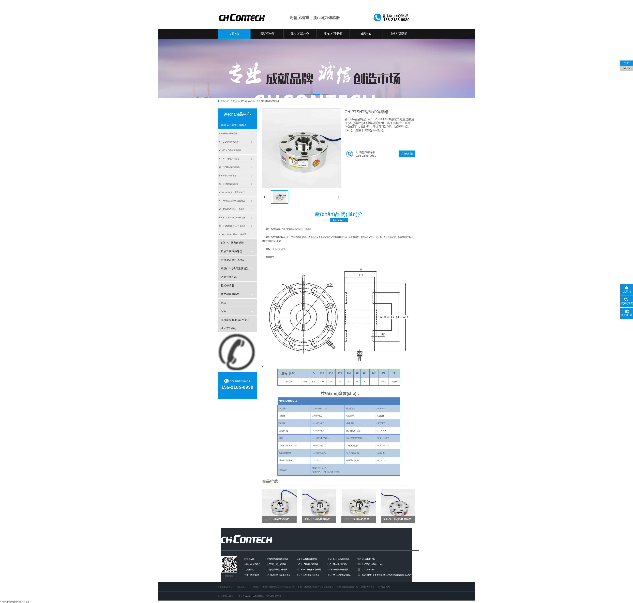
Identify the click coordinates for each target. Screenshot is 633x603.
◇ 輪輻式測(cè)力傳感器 (278, 559)
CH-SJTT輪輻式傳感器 (229, 159)
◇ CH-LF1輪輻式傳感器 (307, 564)
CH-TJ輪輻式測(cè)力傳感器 (231, 209)
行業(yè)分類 (266, 33)
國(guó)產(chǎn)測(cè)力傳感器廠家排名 (315, 587)
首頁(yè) (234, 33)
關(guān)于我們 (333, 33)
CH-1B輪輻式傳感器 (228, 133)
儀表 (223, 302)
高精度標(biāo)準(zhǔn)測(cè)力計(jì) (234, 324)
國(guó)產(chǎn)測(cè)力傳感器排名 (278, 587)
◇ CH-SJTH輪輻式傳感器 (308, 575)
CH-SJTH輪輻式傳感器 (229, 167)
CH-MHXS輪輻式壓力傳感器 (231, 192)
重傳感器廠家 (384, 587)
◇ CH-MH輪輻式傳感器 (338, 569)
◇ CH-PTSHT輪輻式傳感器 (309, 569)
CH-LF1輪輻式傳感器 (228, 142)
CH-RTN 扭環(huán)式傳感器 (232, 217)
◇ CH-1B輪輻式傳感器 (307, 559)
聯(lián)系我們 (399, 33)
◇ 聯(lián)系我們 (251, 575)
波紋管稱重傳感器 (231, 251)
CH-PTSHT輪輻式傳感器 (268, 101)
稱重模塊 (241, 587)
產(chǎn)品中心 (300, 33)
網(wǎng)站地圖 (274, 596)
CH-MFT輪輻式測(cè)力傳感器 (232, 234)
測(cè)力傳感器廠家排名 (347, 587)
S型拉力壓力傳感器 (232, 242)
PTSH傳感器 (253, 587)
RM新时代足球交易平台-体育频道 (15, 602)
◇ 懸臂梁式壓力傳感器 (277, 569)
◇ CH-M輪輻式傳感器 (337, 564)
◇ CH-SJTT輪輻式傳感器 (339, 559)
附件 (223, 311)
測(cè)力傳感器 (368, 587)
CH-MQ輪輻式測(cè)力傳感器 (232, 226)
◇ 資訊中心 (249, 569)
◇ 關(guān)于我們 (252, 564)
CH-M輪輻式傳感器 (227, 175)
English (626, 68)
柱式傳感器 (227, 285)
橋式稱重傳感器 (230, 294)
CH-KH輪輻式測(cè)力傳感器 (232, 201)
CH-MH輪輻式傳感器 (228, 184)
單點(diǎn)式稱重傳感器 (235, 268)
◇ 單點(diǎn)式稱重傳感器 (278, 575)
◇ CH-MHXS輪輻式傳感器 (339, 575)
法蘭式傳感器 (229, 277)
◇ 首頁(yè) (249, 559)
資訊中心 (366, 33)
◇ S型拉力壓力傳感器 (276, 564)
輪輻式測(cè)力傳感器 (233, 124)
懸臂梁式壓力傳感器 (233, 259)
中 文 (626, 63)
